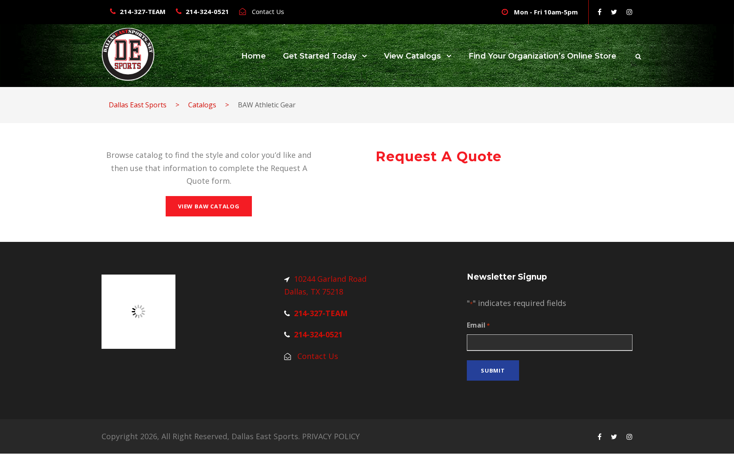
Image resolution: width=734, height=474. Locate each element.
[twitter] (614, 12)
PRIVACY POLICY (331, 436)
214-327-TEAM (143, 11)
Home (253, 56)
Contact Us (268, 11)
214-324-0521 (207, 11)
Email (478, 325)
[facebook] (599, 12)
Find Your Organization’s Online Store (542, 56)
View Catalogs (412, 56)
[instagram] (629, 12)
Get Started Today (319, 56)
